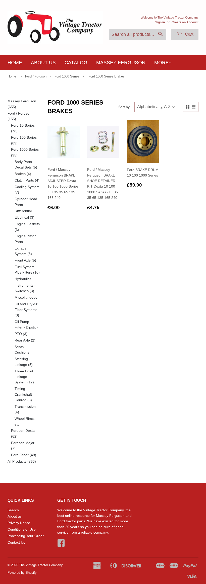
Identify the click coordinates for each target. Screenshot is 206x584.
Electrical (24, 217)
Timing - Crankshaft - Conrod (24, 394)
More (161, 62)
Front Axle (25, 260)
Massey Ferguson (120, 62)
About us (43, 62)
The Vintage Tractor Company (41, 565)
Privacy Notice (19, 523)
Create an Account (185, 22)
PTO (21, 334)
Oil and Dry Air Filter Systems (26, 309)
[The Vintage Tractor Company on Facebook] (61, 545)
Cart (188, 34)
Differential (23, 211)
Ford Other (23, 455)
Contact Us (16, 542)
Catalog (76, 62)
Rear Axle (25, 340)
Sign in (160, 22)
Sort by (124, 107)
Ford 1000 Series (67, 76)
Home (15, 62)
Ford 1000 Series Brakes (106, 76)
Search (13, 510)
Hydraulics (23, 279)
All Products (22, 461)
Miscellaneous (26, 297)
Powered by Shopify (22, 572)
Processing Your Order (26, 536)
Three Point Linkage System (24, 376)
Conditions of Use (22, 529)
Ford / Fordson (35, 76)
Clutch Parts (27, 180)
